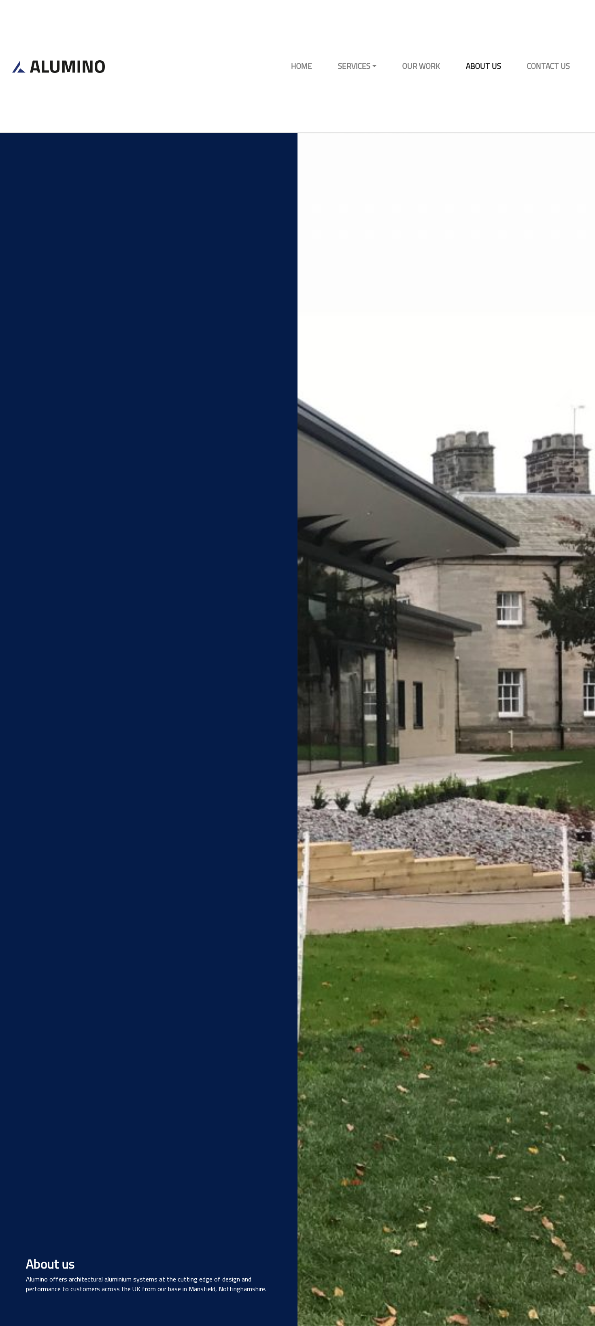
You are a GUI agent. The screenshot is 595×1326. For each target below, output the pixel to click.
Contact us (548, 66)
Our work (421, 66)
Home (301, 66)
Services (354, 66)
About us (483, 66)
